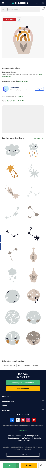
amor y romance (9, 365)
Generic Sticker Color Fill (15, 101)
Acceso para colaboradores (23, 383)
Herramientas (8, 401)
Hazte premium (23, 389)
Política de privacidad (32, 436)
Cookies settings (23, 440)
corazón (27, 365)
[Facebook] (12, 420)
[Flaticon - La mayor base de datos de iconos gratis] (20, 3)
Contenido (6, 396)
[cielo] (12, 317)
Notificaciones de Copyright (31, 438)
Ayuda (4, 406)
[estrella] (12, 171)
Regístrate (23, 430)
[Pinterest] (23, 420)
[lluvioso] (33, 150)
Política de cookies (13, 438)
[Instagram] (28, 420)
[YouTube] (34, 420)
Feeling (20, 96)
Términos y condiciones (15, 436)
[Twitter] (18, 420)
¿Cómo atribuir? (23, 81)
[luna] (33, 255)
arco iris (35, 365)
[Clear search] (32, 9)
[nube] (12, 150)
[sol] (12, 296)
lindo (19, 365)
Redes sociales (23, 415)
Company (6, 410)
